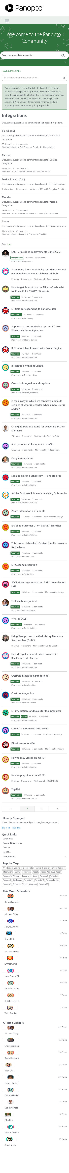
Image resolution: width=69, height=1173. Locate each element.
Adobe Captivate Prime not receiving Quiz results (39, 493)
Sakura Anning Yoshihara (12, 927)
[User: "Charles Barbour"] (10, 1040)
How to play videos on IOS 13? (28, 758)
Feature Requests (42, 868)
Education (26, 872)
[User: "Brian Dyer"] (8, 1065)
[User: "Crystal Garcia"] (10, 958)
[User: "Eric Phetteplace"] (5, 459)
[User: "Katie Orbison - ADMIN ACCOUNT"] (5, 584)
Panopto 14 (28, 880)
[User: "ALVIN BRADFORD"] (5, 527)
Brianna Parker (49, 147)
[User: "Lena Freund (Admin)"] (10, 971)
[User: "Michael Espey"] (5, 602)
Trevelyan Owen (30, 375)
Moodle (6, 197)
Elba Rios (43, 234)
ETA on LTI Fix (45, 189)
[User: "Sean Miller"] (5, 638)
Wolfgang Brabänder (49, 213)
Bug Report (56, 872)
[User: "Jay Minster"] (5, 253)
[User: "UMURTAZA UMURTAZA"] (5, 512)
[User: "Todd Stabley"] (10, 1008)
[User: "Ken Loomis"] (5, 744)
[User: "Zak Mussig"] (5, 695)
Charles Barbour (30, 340)
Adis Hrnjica (10, 1145)
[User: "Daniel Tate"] (9, 933)
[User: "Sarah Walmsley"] (10, 983)
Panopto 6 (7, 884)
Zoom (5, 221)
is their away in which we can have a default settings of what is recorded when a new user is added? (38, 405)
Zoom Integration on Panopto (28, 511)
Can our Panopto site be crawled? (30, 728)
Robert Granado (12, 902)
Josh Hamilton (30, 685)
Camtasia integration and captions (30, 383)
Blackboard (8, 131)
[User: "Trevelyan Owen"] (5, 367)
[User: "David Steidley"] (5, 620)
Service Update (13, 868)
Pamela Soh (29, 557)
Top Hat (15, 789)
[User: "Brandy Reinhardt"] (5, 385)
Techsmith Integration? (24, 601)
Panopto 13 (26, 876)
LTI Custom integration (24, 565)
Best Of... (7, 852)
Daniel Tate (10, 939)
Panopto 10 (43, 884)
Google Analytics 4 (21, 458)
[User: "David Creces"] (5, 328)
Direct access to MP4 (22, 743)
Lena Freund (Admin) (12, 976)
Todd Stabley (11, 1013)
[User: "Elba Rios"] (8, 1114)
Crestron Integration (22, 693)
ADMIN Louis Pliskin (12, 1001)
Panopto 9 (44, 876)
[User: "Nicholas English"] (5, 289)
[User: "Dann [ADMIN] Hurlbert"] (5, 428)
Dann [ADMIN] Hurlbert (12, 1108)
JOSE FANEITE (52, 781)
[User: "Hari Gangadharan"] (5, 712)
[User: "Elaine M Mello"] (10, 1090)
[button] (9, 244)
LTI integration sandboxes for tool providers (36, 711)
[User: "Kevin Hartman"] (5, 790)
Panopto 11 (39, 880)
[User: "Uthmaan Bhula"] (5, 402)
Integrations (8, 872)
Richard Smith (53, 450)
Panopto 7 (7, 880)
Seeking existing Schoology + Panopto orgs (36, 475)
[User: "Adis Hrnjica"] (9, 1139)
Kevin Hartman (30, 799)
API (4, 868)
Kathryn (60, 517)
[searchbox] (34, 55)
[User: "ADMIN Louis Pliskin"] (10, 995)
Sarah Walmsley (12, 988)
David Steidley (30, 628)
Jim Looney (28, 318)
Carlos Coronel (11, 1083)
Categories (8, 838)
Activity (6, 847)
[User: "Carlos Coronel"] (10, 1077)
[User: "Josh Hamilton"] (5, 677)
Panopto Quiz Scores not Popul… (26, 147)
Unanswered (34, 856)
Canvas (6, 155)
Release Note (27, 868)
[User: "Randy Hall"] (5, 477)
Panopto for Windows (11, 876)
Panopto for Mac (52, 880)
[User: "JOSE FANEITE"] (5, 759)
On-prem (33, 884)
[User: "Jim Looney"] (5, 310)
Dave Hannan (29, 610)
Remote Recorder (58, 868)
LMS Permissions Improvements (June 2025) (36, 252)
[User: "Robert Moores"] (5, 271)
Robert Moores (53, 279)
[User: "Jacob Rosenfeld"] (5, 495)
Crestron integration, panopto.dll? (30, 675)
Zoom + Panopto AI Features (24, 234)
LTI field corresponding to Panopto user (33, 309)
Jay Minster (28, 261)
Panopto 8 (54, 876)
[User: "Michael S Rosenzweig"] (10, 946)
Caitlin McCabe (30, 301)
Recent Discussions (12, 843)
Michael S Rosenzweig (12, 951)
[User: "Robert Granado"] (10, 896)
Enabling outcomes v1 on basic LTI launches (36, 525)
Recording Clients (20, 884)
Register (16, 827)
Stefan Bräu (28, 574)
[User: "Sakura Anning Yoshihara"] (10, 921)
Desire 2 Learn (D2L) (13, 179)
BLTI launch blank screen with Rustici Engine (36, 348)
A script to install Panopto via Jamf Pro (33, 444)
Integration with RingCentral (27, 365)
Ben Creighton (60, 189)
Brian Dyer (9, 1070)
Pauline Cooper (12, 1132)
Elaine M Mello (11, 1095)
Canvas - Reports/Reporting (23, 171)
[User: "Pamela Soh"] (5, 544)
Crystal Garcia (11, 964)
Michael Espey (11, 914)
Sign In (6, 827)
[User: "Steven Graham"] (5, 655)
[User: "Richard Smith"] (5, 446)
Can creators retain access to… (25, 213)
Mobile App (45, 872)
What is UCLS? (19, 618)
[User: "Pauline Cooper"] (10, 1127)
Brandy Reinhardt (31, 393)
